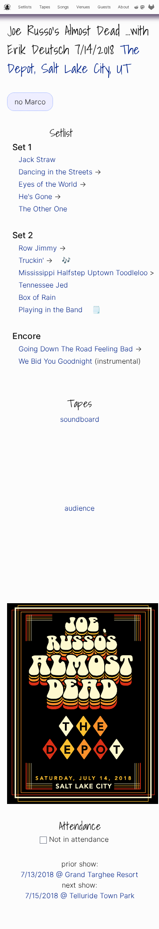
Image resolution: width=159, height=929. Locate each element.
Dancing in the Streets (55, 171)
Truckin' (31, 260)
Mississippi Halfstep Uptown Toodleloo (83, 272)
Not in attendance (79, 839)
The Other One (43, 208)
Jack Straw (37, 159)
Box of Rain (37, 297)
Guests (104, 6)
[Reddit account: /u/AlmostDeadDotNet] (136, 7)
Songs (63, 6)
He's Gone (35, 196)
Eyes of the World (48, 184)
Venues (83, 6)
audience (79, 508)
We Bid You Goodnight (55, 361)
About (123, 6)
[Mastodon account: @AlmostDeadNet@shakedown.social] (142, 7)
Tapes (44, 6)
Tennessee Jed (43, 284)
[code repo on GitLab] (152, 7)
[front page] (7, 7)
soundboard (79, 419)
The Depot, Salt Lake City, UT (73, 58)
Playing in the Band (51, 309)
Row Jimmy (38, 247)
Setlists (25, 6)
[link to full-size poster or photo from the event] (82, 702)
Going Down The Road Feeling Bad (76, 348)
